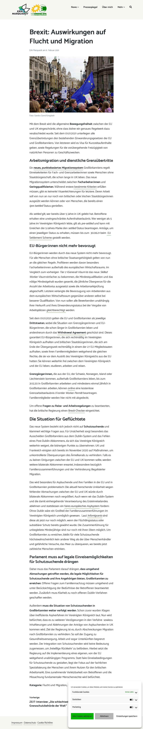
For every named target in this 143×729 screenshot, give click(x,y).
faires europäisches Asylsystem (82, 506)
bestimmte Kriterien (85, 187)
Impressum (119, 723)
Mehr (120, 7)
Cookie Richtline (45, 723)
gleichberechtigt (56, 310)
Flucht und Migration (55, 685)
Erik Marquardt (36, 50)
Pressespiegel (90, 7)
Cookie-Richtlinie (92, 723)
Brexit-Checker (76, 410)
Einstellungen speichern (126, 716)
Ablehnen (104, 716)
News (74, 7)
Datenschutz (30, 723)
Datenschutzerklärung (106, 723)
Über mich (107, 7)
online (71, 388)
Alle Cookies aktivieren (82, 716)
